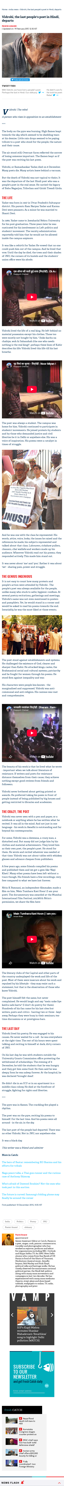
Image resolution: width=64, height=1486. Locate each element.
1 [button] (29, 104)
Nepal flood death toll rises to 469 (27, 1421)
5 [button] (40, 1347)
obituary (28, 1227)
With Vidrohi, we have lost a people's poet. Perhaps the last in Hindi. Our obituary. (21, 91)
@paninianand (21, 1238)
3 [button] (32, 1347)
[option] (24, 92)
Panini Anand (9, 26)
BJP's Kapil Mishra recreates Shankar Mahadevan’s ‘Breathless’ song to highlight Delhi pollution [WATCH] (31, 1334)
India (7, 1221)
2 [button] (34, 104)
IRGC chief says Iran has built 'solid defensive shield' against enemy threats (28, 1445)
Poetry (33, 1221)
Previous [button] (12, 1313)
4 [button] (36, 1347)
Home (4, 9)
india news (13, 9)
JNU (45, 1221)
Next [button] (52, 1313)
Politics (20, 1221)
